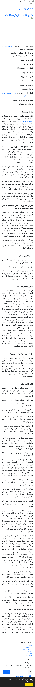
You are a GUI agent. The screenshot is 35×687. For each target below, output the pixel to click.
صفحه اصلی (29, 645)
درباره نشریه (28, 647)
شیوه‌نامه (8, 46)
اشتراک (6, 671)
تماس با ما (29, 653)
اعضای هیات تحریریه (27, 649)
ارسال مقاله (29, 651)
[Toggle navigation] (18, 3)
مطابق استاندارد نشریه (25, 121)
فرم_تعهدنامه (11, 93)
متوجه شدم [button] (29, 685)
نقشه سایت (29, 655)
